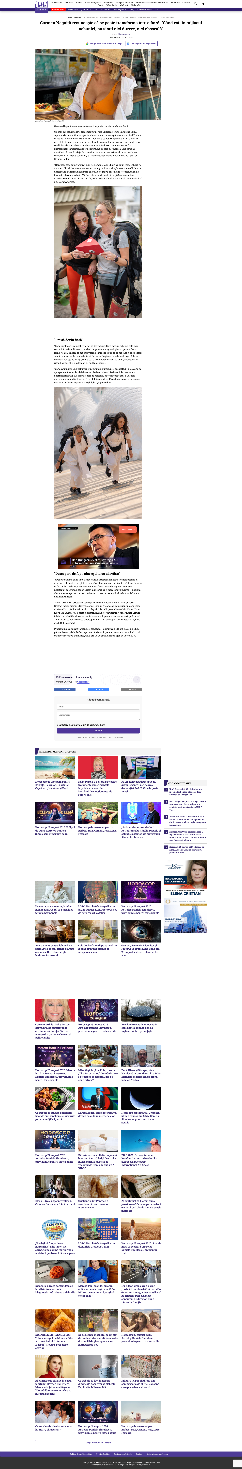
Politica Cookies (103, 1454)
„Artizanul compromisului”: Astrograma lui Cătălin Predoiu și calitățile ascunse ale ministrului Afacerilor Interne (141, 832)
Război (79, 2)
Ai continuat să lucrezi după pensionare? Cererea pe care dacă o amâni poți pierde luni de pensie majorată (141, 1205)
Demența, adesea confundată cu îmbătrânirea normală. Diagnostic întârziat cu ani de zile (55, 1289)
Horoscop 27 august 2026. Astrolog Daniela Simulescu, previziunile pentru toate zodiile (140, 909)
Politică (69, 2)
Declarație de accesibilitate (157, 1454)
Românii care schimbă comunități (152, 2)
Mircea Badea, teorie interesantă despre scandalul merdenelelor (97, 1114)
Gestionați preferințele (123, 1454)
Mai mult (136, 5)
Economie (108, 2)
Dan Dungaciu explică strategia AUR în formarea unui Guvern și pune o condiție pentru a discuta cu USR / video (187, 805)
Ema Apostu (124, 34)
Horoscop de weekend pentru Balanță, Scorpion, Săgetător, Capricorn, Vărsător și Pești (52, 785)
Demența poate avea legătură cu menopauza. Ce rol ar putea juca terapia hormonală (54, 909)
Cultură (186, 2)
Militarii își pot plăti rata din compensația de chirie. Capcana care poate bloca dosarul (140, 1384)
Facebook (67, 689)
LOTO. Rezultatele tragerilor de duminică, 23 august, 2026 (96, 1245)
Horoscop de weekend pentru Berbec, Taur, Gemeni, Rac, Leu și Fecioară (97, 830)
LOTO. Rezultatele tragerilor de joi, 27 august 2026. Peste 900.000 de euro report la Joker (97, 909)
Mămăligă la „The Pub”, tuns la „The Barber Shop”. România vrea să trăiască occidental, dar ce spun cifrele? (98, 1075)
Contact (139, 1454)
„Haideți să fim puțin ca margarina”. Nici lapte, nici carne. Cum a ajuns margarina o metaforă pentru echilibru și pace (55, 1248)
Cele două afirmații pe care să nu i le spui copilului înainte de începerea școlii (98, 949)
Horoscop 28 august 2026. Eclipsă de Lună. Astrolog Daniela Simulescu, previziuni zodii (55, 830)
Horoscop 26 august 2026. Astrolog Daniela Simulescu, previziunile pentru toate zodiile (97, 1028)
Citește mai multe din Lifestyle (98, 1442)
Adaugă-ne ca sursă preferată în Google (106, 43)
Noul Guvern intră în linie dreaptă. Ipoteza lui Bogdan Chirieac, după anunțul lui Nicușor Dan (185, 792)
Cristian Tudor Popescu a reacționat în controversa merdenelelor (93, 1204)
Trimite (98, 730)
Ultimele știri (56, 2)
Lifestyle (77, 17)
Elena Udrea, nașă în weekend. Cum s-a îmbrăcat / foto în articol (55, 1202)
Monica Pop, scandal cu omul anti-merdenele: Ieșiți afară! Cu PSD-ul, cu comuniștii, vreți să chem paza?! (96, 1290)
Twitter (100, 689)
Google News (83, 682)
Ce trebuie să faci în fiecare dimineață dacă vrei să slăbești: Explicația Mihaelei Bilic (96, 1384)
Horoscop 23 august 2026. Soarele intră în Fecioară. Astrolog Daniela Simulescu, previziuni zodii (141, 1248)
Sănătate (175, 2)
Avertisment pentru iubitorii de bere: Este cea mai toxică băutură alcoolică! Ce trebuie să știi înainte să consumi (54, 950)
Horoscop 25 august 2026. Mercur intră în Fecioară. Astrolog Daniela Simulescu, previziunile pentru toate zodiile (55, 1075)
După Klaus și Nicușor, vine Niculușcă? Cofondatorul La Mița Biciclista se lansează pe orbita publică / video (141, 1075)
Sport (100, 5)
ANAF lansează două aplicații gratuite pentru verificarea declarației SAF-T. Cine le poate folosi (139, 786)
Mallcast (124, 5)
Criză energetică (93, 2)
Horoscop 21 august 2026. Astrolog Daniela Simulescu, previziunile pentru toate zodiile (97, 1429)
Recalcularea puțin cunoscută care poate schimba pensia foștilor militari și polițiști (139, 1028)
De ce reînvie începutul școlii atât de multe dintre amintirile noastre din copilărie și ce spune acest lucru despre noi (98, 1339)
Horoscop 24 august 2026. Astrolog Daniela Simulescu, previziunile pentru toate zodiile (54, 1158)
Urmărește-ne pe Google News (143, 43)
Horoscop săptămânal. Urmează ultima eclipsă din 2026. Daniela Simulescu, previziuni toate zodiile (140, 1117)
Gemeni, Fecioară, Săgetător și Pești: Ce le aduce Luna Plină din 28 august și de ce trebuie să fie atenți (140, 950)
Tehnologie (111, 5)
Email (133, 689)
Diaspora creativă (124, 2)
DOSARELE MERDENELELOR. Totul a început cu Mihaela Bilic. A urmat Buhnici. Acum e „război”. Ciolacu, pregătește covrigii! (54, 1341)
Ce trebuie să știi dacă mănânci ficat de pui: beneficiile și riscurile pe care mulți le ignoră (55, 1116)
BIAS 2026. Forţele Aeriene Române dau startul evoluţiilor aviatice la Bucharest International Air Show (139, 1159)
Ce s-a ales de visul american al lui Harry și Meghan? (53, 1428)
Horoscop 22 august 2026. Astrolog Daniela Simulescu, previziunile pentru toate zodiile (140, 1338)
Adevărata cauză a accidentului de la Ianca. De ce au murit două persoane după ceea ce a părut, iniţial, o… (110, 9)
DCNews (42, 7)
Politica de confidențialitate (81, 1454)
